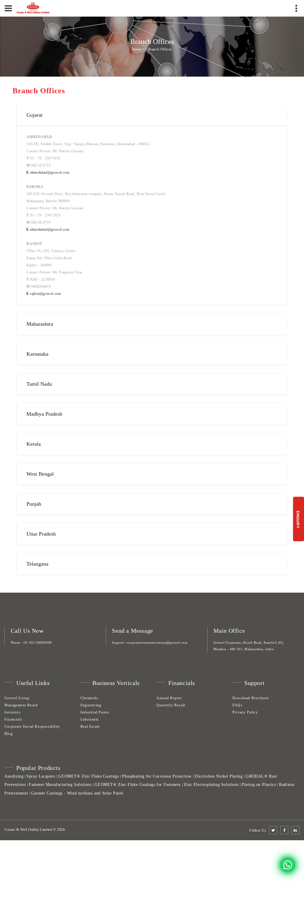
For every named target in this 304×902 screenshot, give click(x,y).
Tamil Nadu (39, 384)
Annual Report (169, 698)
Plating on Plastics (259, 784)
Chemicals (89, 698)
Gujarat (34, 115)
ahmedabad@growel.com (47, 172)
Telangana (37, 564)
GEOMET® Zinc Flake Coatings (88, 776)
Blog (8, 734)
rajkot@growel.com (43, 294)
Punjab (33, 504)
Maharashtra (39, 324)
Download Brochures (250, 698)
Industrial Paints (94, 712)
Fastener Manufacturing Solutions (60, 784)
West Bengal (40, 474)
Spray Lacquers (40, 776)
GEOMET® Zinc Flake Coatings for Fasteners (137, 784)
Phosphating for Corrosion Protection (156, 776)
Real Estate (90, 726)
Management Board (21, 705)
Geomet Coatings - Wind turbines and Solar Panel (77, 793)
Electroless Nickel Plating (219, 776)
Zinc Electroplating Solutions (211, 784)
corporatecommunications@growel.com (156, 642)
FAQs (237, 705)
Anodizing (13, 776)
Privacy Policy (245, 712)
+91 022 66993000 (37, 642)
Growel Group (16, 698)
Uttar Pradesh (41, 534)
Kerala (33, 444)
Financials (13, 719)
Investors (12, 712)
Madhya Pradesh (44, 414)
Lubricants (89, 719)
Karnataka (37, 354)
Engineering (90, 705)
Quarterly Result (170, 705)
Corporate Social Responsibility (32, 726)
